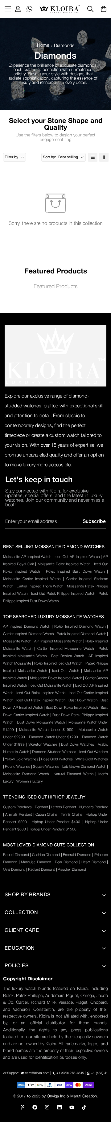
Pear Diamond (66, 862)
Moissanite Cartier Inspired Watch (31, 579)
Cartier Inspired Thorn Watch (40, 586)
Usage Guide (18, 1009)
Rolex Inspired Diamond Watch (79, 626)
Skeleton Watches (42, 744)
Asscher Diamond (72, 869)
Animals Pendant (18, 814)
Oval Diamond (14, 869)
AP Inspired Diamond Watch (26, 626)
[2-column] (104, 157)
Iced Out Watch (65, 671)
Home (43, 45)
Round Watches (17, 766)
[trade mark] (55, 356)
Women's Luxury (29, 781)
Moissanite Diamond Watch (26, 774)
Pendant (41, 807)
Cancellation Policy (24, 1030)
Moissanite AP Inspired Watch (27, 557)
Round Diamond (16, 855)
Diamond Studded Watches (54, 752)
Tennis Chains (71, 814)
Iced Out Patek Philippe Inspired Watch (63, 593)
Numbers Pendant (93, 807)
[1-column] (92, 157)
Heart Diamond (93, 862)
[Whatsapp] (29, 9)
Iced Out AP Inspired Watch (77, 557)
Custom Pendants (17, 807)
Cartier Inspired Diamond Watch (28, 634)
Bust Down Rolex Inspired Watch (72, 707)
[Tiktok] (84, 1107)
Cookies (13, 1051)
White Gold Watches (92, 759)
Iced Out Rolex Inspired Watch (40, 693)
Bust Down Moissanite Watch (41, 722)
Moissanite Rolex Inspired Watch (64, 564)
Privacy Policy (19, 978)
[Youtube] (71, 1107)
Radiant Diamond (41, 869)
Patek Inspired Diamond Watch (81, 634)
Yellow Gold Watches (21, 759)
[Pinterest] (22, 1107)
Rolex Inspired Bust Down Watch (75, 571)
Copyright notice (22, 1061)
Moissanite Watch (17, 641)
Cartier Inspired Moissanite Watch (65, 648)
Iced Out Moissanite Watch (51, 685)
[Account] (18, 9)
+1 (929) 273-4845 (70, 1073)
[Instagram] (47, 1107)
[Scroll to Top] (100, 1089)
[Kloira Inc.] (59, 9)
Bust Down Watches (77, 744)
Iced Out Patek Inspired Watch (40, 700)
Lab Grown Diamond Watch (84, 766)
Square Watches (46, 766)
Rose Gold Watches (57, 759)
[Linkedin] (59, 1107)
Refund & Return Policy (29, 1020)
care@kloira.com (37, 1073)
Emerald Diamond (77, 855)
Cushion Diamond (46, 855)
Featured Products (56, 286)
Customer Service (23, 1040)
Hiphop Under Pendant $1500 (52, 829)
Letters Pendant (63, 807)
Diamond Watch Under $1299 (53, 737)
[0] (104, 9)
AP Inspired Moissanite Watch (58, 641)
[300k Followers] (34, 1107)
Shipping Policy (21, 999)
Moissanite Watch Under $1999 (46, 730)
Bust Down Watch (82, 700)
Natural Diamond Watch (73, 774)
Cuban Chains (46, 814)
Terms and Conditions (28, 988)
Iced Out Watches (93, 752)
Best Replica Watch (67, 656)
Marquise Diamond (36, 862)
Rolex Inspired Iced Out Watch (58, 663)
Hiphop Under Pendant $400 (56, 822)
